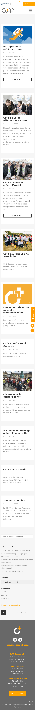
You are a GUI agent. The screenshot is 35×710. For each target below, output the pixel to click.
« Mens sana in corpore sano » (12, 395)
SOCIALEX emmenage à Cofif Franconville (17, 431)
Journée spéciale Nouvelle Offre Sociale (16, 550)
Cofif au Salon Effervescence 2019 (15, 119)
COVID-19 (4, 595)
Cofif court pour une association (16, 255)
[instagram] (32, 330)
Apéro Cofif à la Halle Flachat (12, 571)
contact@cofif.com (18, 645)
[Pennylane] (4, 4)
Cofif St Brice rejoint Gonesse (15, 344)
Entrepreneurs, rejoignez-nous (12, 47)
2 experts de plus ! (14, 500)
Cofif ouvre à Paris (14, 469)
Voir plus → (17, 79)
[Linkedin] (32, 326)
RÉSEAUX (5, 599)
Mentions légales (18, 704)
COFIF (16, 52)
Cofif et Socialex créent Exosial (13, 184)
